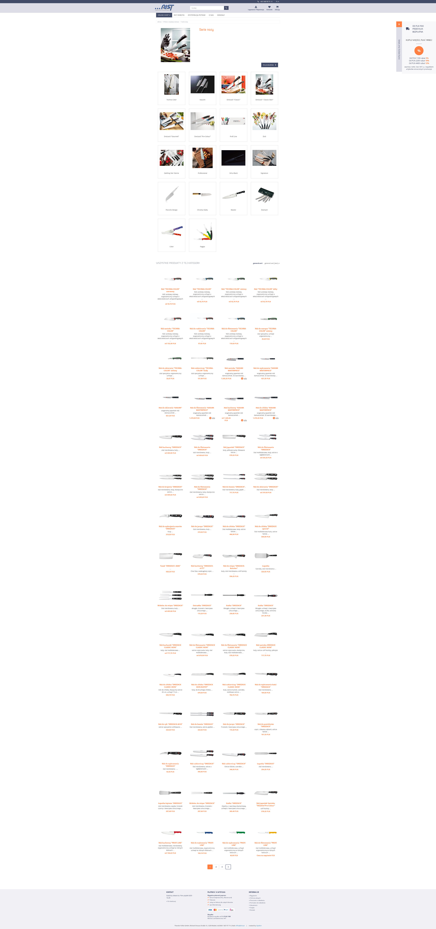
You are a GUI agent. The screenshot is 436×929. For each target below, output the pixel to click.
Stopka (252, 908)
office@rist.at (240, 926)
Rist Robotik (179, 15)
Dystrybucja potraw (196, 15)
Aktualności (253, 905)
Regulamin (253, 896)
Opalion (259, 926)
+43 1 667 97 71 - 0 (266, 1)
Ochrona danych (255, 898)
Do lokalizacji (172, 901)
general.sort (258, 263)
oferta (159, 22)
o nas (211, 15)
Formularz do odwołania (257, 903)
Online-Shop (163, 15)
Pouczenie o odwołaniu (257, 900)
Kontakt (252, 910)
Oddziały (221, 15)
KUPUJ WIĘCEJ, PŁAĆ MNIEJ (419, 40)
